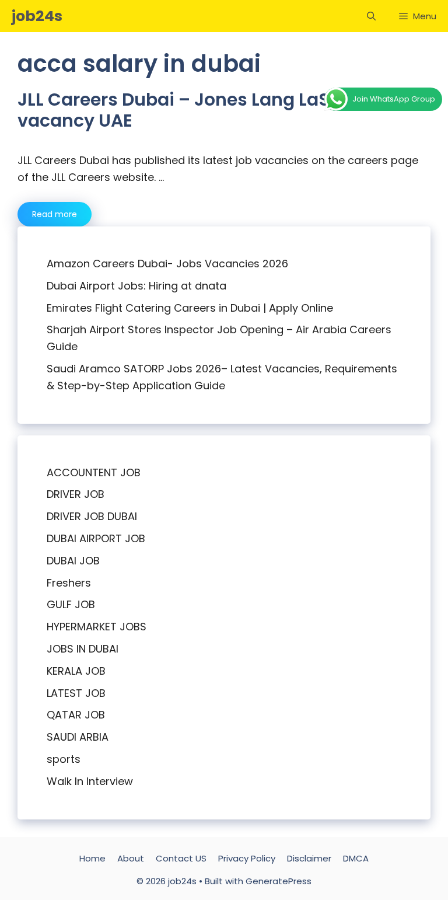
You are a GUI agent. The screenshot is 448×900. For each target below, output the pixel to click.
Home (92, 858)
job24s (37, 16)
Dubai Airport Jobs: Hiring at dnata (136, 285)
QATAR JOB (76, 714)
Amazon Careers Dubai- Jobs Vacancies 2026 (167, 263)
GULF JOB (71, 604)
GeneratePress (279, 881)
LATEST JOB (76, 693)
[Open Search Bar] (371, 16)
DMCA (356, 858)
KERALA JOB (76, 671)
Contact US (181, 858)
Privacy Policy (246, 858)
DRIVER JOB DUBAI (92, 516)
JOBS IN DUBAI (82, 648)
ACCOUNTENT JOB (94, 472)
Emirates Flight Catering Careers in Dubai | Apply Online (190, 308)
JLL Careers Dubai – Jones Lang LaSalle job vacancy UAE (205, 110)
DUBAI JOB (73, 560)
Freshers (69, 582)
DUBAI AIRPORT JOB (96, 538)
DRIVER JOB (75, 494)
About (130, 858)
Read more (54, 214)
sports (63, 759)
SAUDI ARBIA (77, 737)
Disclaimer (309, 858)
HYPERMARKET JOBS (96, 626)
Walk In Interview (90, 781)
